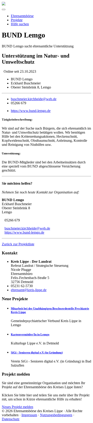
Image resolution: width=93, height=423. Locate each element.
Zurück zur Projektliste (18, 244)
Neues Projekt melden (17, 407)
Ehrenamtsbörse (22, 16)
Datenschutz (10, 419)
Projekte (17, 20)
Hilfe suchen (20, 24)
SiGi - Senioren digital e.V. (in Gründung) (37, 352)
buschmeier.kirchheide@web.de (33, 99)
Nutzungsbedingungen (56, 415)
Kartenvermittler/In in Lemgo (30, 334)
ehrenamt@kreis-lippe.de (28, 290)
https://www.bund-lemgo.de (31, 111)
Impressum (29, 415)
